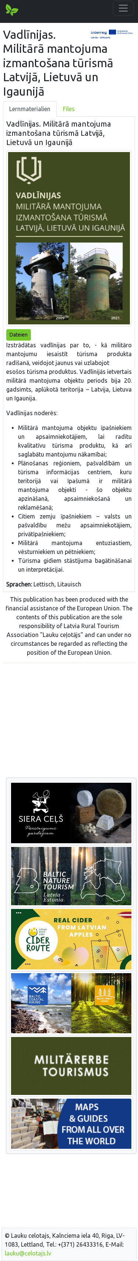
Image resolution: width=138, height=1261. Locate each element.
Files (69, 109)
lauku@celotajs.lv (28, 1253)
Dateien (19, 335)
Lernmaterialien (29, 109)
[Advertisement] (69, 720)
